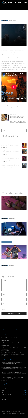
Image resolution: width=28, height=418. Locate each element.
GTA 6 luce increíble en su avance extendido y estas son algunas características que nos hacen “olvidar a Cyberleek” (10, 159)
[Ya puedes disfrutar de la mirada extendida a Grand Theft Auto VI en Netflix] (14, 252)
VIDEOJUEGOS (5, 20)
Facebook (7, 328)
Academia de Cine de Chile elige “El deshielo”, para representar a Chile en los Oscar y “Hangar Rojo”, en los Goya (10, 166)
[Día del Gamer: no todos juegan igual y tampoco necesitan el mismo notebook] (14, 229)
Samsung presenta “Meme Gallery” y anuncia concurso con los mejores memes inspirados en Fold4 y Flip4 (21, 185)
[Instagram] (12, 329)
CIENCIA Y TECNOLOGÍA (7, 241)
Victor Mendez (13, 114)
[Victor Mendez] (5, 119)
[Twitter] (21, 329)
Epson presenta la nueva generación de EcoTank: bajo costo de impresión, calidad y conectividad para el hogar (10, 151)
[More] (23, 44)
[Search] (25, 130)
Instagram (16, 328)
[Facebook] (3, 329)
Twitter (24, 328)
